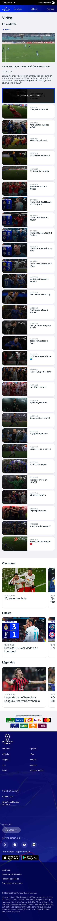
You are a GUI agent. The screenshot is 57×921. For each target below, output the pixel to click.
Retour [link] (7, 29)
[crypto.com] (14, 726)
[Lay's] (28, 720)
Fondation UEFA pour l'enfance (11, 803)
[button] (49, 9)
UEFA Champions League (6, 9)
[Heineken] (10, 720)
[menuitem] (20, 9)
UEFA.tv (5, 754)
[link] (17, 9)
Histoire (33, 759)
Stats (4, 770)
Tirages (5, 759)
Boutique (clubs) (37, 770)
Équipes (33, 748)
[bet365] (24, 726)
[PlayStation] (19, 720)
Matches (6, 748)
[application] (28, 47)
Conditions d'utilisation (11, 874)
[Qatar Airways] (42, 726)
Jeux (4, 765)
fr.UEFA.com (7, 796)
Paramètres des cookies (12, 883)
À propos (33, 765)
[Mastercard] (47, 720)
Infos (32, 754)
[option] (28, 95)
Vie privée (6, 870)
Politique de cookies (10, 878)
